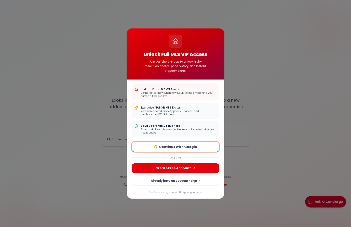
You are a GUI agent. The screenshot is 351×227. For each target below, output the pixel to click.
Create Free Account (173, 168)
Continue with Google (178, 146)
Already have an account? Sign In (175, 180)
